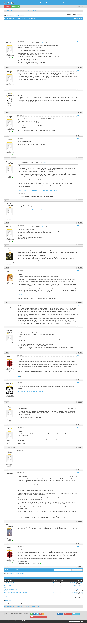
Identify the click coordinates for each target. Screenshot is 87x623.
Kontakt (60, 613)
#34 (78, 382)
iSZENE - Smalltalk (36, 10)
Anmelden (7, 6)
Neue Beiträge (60, 2)
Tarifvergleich (50, 2)
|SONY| (5, 590)
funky (82, 595)
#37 (78, 450)
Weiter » (21, 15)
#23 (78, 93)
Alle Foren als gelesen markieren (39, 616)
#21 (78, 41)
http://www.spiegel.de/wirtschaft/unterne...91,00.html (30, 391)
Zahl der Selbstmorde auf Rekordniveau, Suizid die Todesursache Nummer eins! (37, 190)
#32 (78, 329)
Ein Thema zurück (10, 569)
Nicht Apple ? (27, 10)
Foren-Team (68, 613)
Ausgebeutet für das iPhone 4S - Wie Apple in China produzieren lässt (21, 596)
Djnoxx (5, 597)
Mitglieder (76, 613)
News (42, 2)
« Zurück (10, 15)
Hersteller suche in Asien (10, 582)
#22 (78, 70)
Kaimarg (81, 585)
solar (5, 587)
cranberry (6, 584)
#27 (78, 203)
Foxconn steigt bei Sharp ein (11, 589)
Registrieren (16, 6)
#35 (78, 405)
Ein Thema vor (19, 569)
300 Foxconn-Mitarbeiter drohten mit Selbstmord (15, 592)
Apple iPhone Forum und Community (13, 10)
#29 (78, 248)
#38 (78, 472)
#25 (78, 138)
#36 (78, 427)
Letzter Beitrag (73, 582)
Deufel (81, 592)
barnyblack (6, 594)
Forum (36, 2)
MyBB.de (15, 620)
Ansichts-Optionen (78, 18)
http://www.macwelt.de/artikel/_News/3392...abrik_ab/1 (31, 209)
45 (53, 595)
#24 (78, 115)
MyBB (23, 620)
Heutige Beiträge (71, 2)
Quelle (20, 294)
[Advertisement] (43, 29)
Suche (80, 2)
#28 (78, 225)
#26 (78, 161)
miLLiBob (44, 383)
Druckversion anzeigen (9, 600)
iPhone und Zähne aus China (11, 585)
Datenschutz (7, 614)
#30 (78, 270)
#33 (78, 355)
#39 (78, 524)
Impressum (25, 613)
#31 (78, 305)
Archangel (44, 42)
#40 (78, 546)
